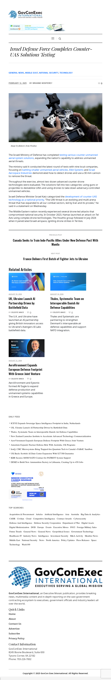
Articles (39, 514)
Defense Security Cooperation (47, 522)
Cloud (28, 518)
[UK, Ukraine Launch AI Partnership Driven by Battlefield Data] (27, 282)
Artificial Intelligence (54, 514)
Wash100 (26, 544)
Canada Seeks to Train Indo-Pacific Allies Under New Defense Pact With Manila (55, 242)
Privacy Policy (16, 638)
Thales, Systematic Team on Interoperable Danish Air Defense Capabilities (67, 303)
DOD (33, 527)
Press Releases (82, 540)
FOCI (72, 527)
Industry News (30, 535)
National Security (48, 73)
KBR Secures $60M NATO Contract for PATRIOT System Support (41, 457)
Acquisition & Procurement (21, 514)
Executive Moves (61, 527)
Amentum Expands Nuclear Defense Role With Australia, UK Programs (43, 444)
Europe (40, 527)
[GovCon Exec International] (25, 14)
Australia (75, 514)
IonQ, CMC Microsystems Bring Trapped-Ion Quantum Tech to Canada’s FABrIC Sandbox (51, 449)
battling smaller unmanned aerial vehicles (45, 169)
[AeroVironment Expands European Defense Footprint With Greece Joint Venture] (27, 348)
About (12, 618)
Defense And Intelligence (20, 522)
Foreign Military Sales (87, 527)
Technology (66, 73)
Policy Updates (68, 540)
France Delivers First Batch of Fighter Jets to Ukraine (55, 259)
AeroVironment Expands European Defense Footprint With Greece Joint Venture (25, 369)
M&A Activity (76, 535)
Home (12, 614)
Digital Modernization (19, 527)
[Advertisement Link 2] (27, 485)
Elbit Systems (76, 169)
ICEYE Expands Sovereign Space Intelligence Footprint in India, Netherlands (45, 423)
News (41, 540)
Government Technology (82, 531)
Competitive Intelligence (44, 518)
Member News (91, 535)
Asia (67, 514)
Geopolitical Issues (61, 531)
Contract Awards (64, 518)
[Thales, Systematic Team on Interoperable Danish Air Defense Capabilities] (68, 282)
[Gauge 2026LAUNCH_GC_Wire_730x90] (37, 27)
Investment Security (59, 535)
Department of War (71, 522)
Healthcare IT (15, 535)
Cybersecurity (80, 518)
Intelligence (43, 535)
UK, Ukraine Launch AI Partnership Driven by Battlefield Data (22, 303)
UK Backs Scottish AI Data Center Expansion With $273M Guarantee (42, 453)
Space (94, 540)
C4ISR (12, 518)
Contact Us (15, 623)
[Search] (59, 38)
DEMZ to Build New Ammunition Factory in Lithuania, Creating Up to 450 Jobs (47, 462)
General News (16, 73)
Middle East (31, 73)
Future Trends (15, 531)
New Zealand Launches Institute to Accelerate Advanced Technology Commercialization (51, 436)
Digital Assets (88, 522)
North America (52, 540)
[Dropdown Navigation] (53, 38)
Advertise (14, 628)
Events (49, 527)
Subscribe (14, 633)
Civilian (20, 518)
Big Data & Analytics (90, 514)
